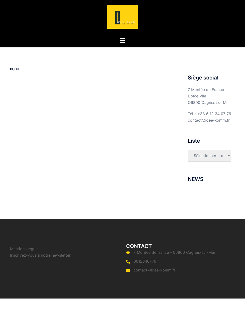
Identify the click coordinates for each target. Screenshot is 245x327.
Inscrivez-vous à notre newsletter (40, 255)
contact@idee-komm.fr (154, 270)
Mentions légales (25, 248)
